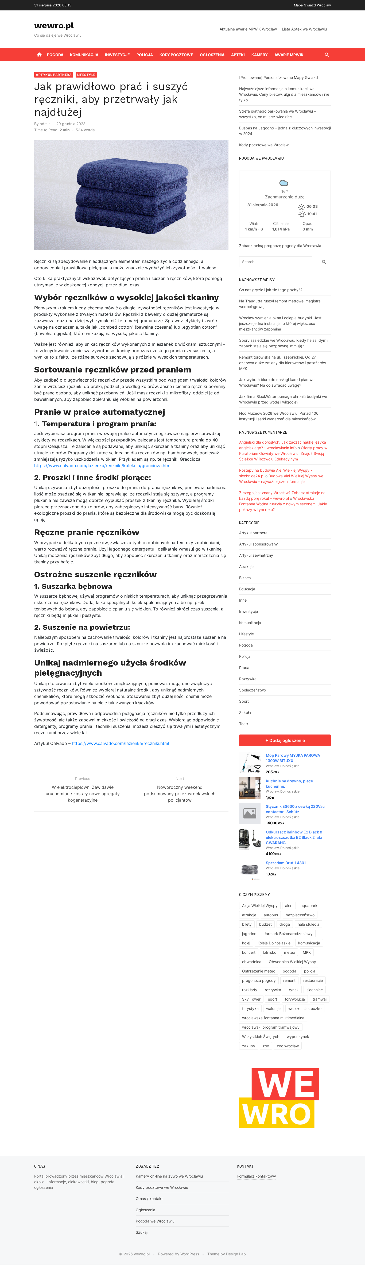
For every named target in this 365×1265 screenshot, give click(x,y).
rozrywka (273, 989)
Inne (243, 600)
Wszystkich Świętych (260, 1036)
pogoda (289, 971)
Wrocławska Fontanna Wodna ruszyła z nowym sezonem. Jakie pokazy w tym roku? (283, 504)
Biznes (245, 577)
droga (284, 924)
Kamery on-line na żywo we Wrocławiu (169, 1176)
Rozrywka (248, 678)
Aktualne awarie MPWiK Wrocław (248, 29)
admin (45, 123)
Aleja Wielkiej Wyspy (260, 905)
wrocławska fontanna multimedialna (273, 1018)
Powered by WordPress (178, 1254)
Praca (244, 667)
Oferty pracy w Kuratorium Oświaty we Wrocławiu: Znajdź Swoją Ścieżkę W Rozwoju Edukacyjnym (283, 453)
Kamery (259, 54)
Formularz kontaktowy (256, 1176)
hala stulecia (308, 924)
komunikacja (309, 943)
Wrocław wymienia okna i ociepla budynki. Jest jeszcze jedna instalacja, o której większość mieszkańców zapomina (280, 323)
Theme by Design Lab (226, 1254)
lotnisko (269, 952)
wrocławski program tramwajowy (271, 1027)
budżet (265, 924)
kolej (246, 943)
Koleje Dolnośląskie (274, 943)
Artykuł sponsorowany (258, 544)
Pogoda (55, 54)
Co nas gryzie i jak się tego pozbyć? (270, 289)
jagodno (249, 933)
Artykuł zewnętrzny (256, 555)
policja (309, 971)
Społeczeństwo (252, 690)
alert (289, 905)
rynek (294, 989)
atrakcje (249, 915)
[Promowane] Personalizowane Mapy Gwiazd (278, 77)
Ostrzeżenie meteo (258, 971)
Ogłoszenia (212, 54)
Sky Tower (251, 999)
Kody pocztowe (176, 54)
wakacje (273, 1008)
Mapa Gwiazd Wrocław (312, 5)
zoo (266, 1046)
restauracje (313, 980)
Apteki (238, 54)
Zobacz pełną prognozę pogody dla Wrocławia (280, 245)
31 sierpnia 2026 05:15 (52, 5)
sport (272, 999)
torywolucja (295, 999)
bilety (247, 924)
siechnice (314, 989)
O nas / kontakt (149, 1198)
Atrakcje (246, 566)
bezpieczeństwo (300, 915)
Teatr (243, 723)
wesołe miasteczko (304, 1008)
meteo (289, 952)
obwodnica (251, 961)
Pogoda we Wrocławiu (155, 1221)
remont (289, 980)
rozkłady (249, 989)
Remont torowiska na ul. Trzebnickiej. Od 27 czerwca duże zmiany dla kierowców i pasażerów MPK (282, 363)
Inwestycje (117, 54)
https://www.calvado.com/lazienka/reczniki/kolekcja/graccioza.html (103, 465)
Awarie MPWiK (289, 54)
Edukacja (247, 589)
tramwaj (320, 999)
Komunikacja (84, 54)
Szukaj (141, 1232)
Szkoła (245, 712)
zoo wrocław (288, 1046)
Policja (145, 54)
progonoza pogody (259, 980)
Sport (244, 701)
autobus (271, 915)
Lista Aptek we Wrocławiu (304, 29)
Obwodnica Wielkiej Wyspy (292, 961)
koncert (248, 952)
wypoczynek (298, 1036)
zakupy (248, 1046)
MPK (307, 952)
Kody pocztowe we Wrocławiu (265, 145)
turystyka (250, 1008)
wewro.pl (54, 25)
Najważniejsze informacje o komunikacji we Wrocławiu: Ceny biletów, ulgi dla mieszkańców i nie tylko (284, 94)
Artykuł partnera (54, 75)
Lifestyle (86, 75)
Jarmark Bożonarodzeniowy (288, 933)
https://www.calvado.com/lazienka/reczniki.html (120, 743)
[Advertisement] (131, 878)
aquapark (309, 905)
